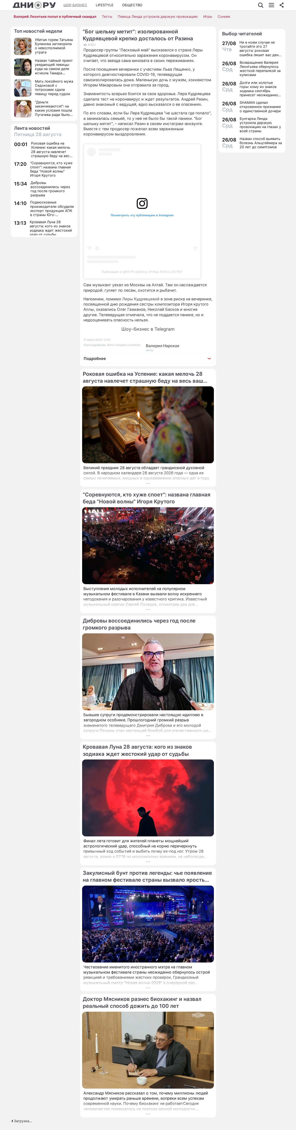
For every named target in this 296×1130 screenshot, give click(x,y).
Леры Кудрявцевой (140, 299)
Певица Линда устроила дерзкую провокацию (158, 16)
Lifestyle (105, 5)
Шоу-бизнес (75, 5)
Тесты (107, 16)
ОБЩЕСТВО (132, 5)
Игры (207, 16)
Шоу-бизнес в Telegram (148, 329)
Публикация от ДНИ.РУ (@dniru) (124, 271)
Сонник (224, 16)
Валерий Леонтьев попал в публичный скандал (55, 16)
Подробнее (95, 358)
